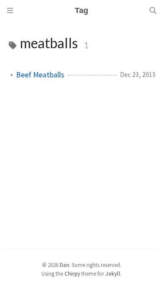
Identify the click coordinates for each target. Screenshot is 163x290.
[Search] (153, 10)
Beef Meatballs (40, 75)
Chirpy (72, 273)
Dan (64, 264)
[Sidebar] (10, 10)
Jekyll (112, 273)
